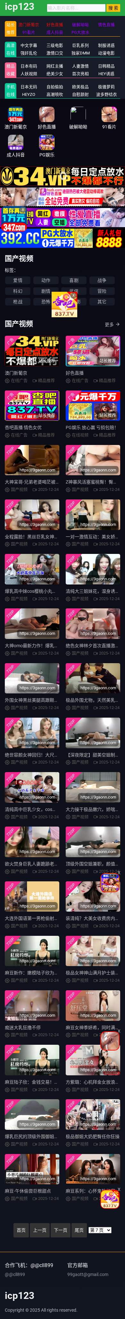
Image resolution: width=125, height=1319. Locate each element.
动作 (45, 280)
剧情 (45, 291)
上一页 (39, 1230)
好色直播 (75, 373)
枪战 (17, 301)
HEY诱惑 (106, 73)
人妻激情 (80, 66)
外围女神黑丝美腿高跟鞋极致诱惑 (38, 700)
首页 (21, 1230)
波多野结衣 (106, 94)
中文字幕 (29, 45)
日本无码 (29, 86)
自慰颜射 (80, 94)
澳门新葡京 (16, 373)
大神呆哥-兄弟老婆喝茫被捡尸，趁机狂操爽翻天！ (55, 481)
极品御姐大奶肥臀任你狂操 (93, 1136)
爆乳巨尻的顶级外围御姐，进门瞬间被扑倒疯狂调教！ (59, 1136)
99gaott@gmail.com (87, 1274)
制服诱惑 (106, 45)
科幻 (17, 291)
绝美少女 (54, 73)
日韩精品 (106, 66)
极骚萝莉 (106, 86)
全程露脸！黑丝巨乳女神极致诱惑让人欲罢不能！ (54, 536)
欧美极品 (80, 86)
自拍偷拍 (54, 86)
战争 (101, 280)
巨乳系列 (80, 45)
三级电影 (54, 45)
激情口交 (54, 53)
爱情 (17, 280)
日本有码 (29, 66)
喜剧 (73, 280)
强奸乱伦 (29, 53)
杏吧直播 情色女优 (23, 427)
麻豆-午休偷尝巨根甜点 (28, 1191)
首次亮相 (80, 73)
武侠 (73, 291)
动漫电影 (106, 53)
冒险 (101, 291)
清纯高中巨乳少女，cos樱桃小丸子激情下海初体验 (55, 809)
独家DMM (80, 53)
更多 (109, 324)
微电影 (74, 301)
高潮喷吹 (54, 94)
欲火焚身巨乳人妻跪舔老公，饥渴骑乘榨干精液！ (54, 863)
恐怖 (45, 301)
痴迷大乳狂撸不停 (23, 1027)
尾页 (79, 1230)
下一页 (60, 1230)
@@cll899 (15, 1274)
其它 (101, 301)
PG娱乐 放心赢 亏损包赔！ (92, 427)
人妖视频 (29, 73)
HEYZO (28, 94)
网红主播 (54, 66)
